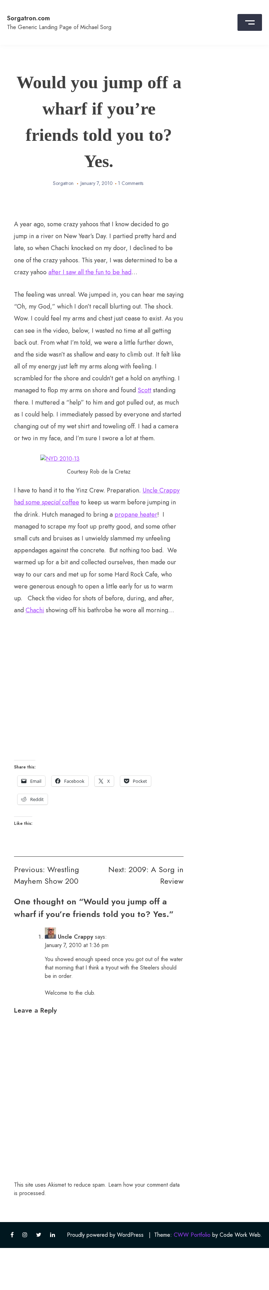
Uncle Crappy (75, 937)
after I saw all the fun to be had (89, 272)
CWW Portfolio (192, 1235)
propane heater (136, 514)
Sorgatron (63, 183)
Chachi (35, 610)
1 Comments (130, 183)
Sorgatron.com (28, 18)
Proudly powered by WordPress (105, 1235)
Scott (144, 390)
